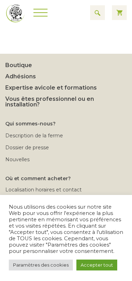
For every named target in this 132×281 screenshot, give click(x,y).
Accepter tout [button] (97, 265)
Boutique (18, 65)
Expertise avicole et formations (51, 87)
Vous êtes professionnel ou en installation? (49, 102)
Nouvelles (17, 159)
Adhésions (20, 76)
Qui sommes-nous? (30, 123)
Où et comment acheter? (38, 178)
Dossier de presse (27, 147)
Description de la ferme (34, 135)
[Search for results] (97, 13)
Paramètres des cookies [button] (41, 265)
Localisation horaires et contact (43, 190)
